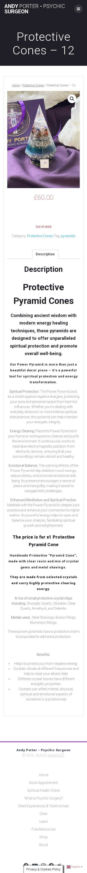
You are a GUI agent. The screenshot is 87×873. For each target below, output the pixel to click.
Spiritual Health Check (43, 790)
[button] (72, 98)
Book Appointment (43, 783)
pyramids (68, 236)
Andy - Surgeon (34, 8)
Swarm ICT (56, 755)
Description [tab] (45, 254)
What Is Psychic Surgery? (43, 798)
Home (16, 85)
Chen (43, 814)
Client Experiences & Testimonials (43, 806)
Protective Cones (33, 85)
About (43, 845)
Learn (43, 821)
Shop (43, 837)
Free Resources (44, 829)
